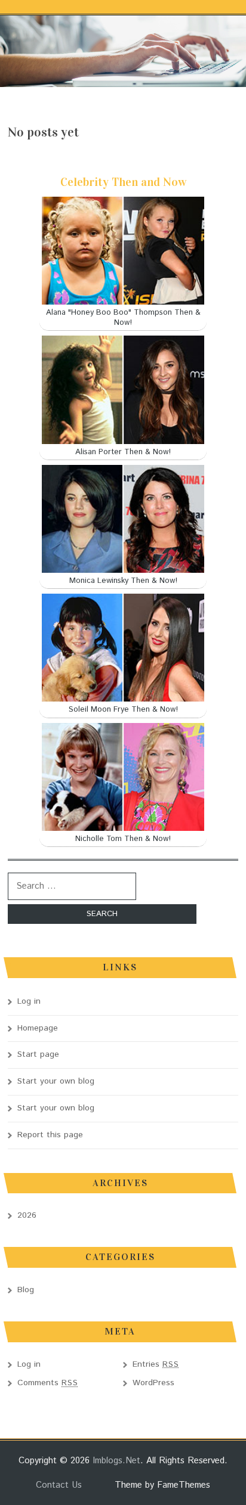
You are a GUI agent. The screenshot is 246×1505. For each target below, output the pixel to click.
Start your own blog (55, 1081)
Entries (156, 1364)
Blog (25, 1290)
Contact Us (59, 1485)
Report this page (50, 1135)
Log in (29, 1001)
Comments (47, 1383)
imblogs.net (116, 1460)
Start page (38, 1054)
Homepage (37, 1028)
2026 (26, 1215)
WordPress (153, 1383)
